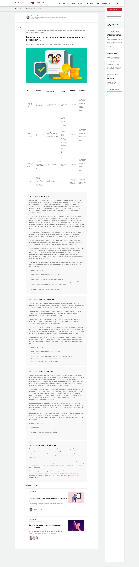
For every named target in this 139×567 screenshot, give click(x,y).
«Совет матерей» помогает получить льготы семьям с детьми (114, 35)
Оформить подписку (114, 89)
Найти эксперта (114, 14)
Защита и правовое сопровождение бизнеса (38, 493)
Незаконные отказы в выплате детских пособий (113, 54)
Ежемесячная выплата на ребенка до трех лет (114, 77)
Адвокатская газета (40, 2)
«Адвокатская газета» (22, 558)
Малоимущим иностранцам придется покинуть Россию (48, 499)
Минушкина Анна (38, 509)
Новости (117, 31)
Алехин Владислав (44, 538)
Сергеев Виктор (53, 538)
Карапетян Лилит (62, 538)
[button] (20, 27)
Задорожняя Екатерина (36, 15)
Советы (37, 27)
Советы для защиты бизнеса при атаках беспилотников (45, 526)
